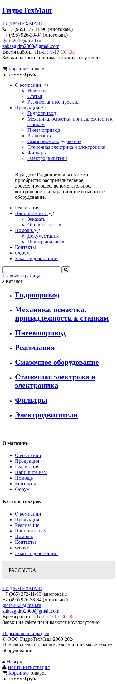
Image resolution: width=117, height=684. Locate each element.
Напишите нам (31, 472)
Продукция (27, 461)
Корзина (17, 68)
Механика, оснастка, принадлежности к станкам (62, 314)
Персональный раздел (25, 633)
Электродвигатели (46, 415)
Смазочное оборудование (57, 362)
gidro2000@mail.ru (21, 40)
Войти (15, 667)
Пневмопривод (40, 333)
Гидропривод (37, 295)
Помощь (24, 478)
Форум (22, 489)
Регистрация (36, 667)
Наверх (13, 661)
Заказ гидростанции (36, 553)
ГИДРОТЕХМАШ (22, 23)
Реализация (35, 347)
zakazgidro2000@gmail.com (30, 46)
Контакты (25, 483)
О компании (28, 455)
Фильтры (31, 400)
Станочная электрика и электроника (55, 381)
